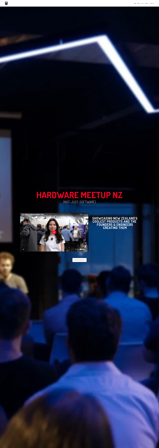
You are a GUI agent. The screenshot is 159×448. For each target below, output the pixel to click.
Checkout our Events (79, 260)
